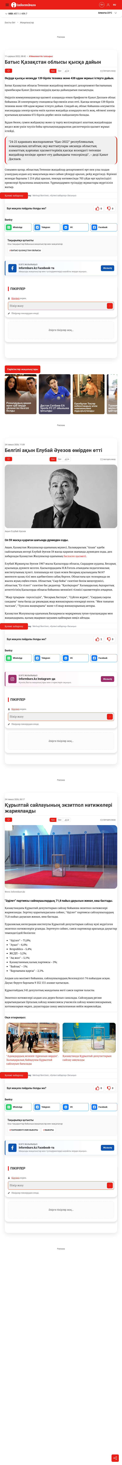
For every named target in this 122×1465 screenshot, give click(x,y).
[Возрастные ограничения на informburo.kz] (101, 5)
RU (114, 5)
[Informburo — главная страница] (24, 5)
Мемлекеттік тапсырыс (41, 56)
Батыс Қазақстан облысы (26, 250)
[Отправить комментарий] (110, 306)
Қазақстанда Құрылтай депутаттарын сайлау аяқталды (87, 1058)
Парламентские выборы (24, 1130)
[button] (107, 13)
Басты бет (10, 22)
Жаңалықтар (27, 22)
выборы (49, 1130)
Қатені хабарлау (14, 195)
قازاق (67, 71)
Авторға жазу (109, 71)
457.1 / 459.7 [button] (17, 13)
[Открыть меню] (8, 5)
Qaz (59, 71)
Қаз (53, 71)
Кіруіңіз (15, 298)
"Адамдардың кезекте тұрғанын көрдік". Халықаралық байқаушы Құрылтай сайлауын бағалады (32, 1059)
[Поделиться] (115, 1458)
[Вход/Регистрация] (108, 5)
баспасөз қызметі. (75, 556)
